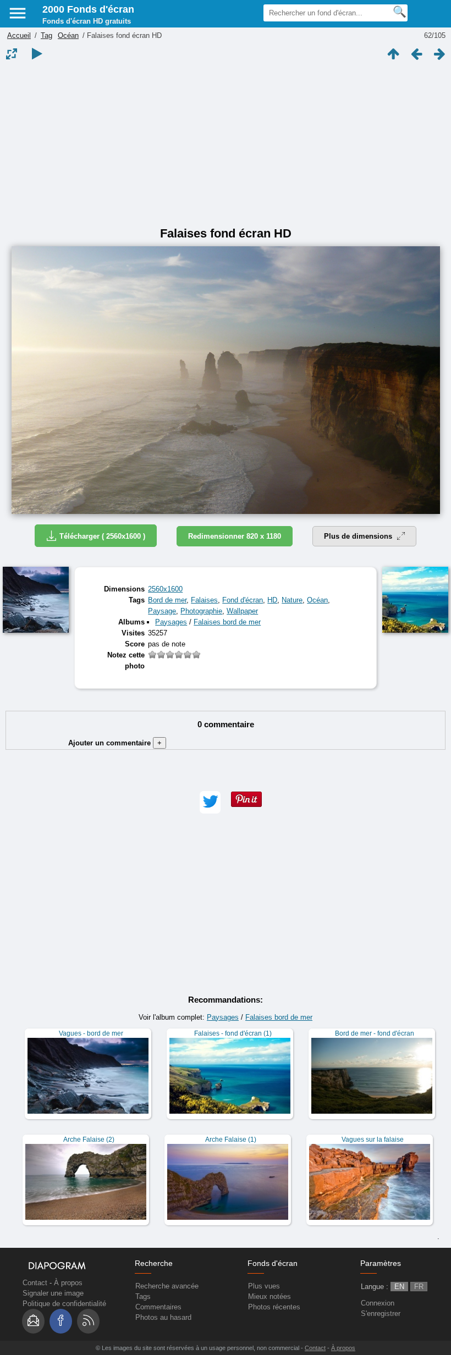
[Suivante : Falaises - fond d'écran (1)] (439, 54)
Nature (292, 600)
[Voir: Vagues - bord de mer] (88, 1074)
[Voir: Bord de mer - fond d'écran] (371, 1074)
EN (399, 1286)
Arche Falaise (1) (230, 1139)
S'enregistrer (380, 1313)
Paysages (171, 622)
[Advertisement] (225, 144)
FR (419, 1286)
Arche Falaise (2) (88, 1139)
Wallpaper (242, 611)
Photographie (201, 611)
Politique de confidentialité (64, 1303)
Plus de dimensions (359, 536)
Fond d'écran (242, 600)
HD (272, 600)
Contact (35, 1283)
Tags (143, 1296)
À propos (68, 1283)
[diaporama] (36, 54)
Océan (68, 35)
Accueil (19, 35)
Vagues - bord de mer (91, 1033)
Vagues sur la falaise (373, 1139)
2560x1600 (165, 589)
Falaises (204, 600)
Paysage (162, 611)
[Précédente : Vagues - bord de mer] (416, 54)
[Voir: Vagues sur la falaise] (369, 1180)
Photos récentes (274, 1307)
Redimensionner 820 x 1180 (234, 536)
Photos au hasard (163, 1317)
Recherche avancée (167, 1286)
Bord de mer (167, 600)
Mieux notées (269, 1296)
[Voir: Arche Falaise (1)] (227, 1180)
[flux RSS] (88, 1321)
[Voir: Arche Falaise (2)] (85, 1180)
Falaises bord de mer (227, 622)
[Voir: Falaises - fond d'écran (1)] (229, 1074)
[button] (210, 802)
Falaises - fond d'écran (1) (233, 1033)
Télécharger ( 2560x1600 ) (102, 536)
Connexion (377, 1303)
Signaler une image (53, 1293)
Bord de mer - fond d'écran (374, 1033)
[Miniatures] (393, 54)
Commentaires (158, 1307)
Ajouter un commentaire (115, 743)
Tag (46, 35)
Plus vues (264, 1286)
